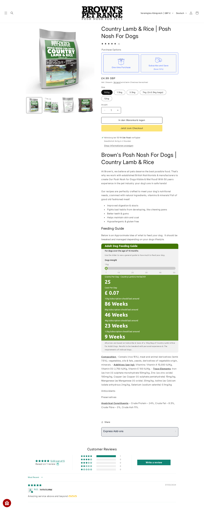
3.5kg (132, 92)
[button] (6, 13)
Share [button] (107, 422)
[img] (35, 485)
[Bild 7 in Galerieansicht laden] (85, 105)
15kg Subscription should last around (122, 298)
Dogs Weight (111, 260)
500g (107, 92)
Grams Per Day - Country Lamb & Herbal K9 (125, 277)
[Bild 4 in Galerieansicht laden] (68, 105)
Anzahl (104, 105)
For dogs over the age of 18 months (121, 251)
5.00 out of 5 (58, 461)
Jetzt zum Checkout (132, 128)
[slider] (106, 268)
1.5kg (119, 92)
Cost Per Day (111, 287)
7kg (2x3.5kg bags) (153, 92)
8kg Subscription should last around (121, 309)
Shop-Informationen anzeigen (118, 145)
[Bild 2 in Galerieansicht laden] (51, 105)
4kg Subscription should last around (121, 320)
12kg (106, 98)
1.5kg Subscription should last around (122, 331)
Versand (117, 82)
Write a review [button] (154, 462)
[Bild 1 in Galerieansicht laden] (34, 105)
